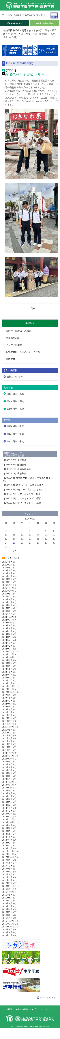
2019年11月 (8, 785)
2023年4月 (7, 675)
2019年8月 (7, 793)
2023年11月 (8, 654)
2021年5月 (7, 738)
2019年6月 (7, 799)
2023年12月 (8, 651)
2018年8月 (7, 828)
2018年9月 (7, 825)
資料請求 (17, 15)
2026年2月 (7, 579)
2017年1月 (7, 883)
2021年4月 (7, 741)
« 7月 (14, 551)
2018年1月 (7, 848)
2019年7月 (7, 796)
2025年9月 (7, 593)
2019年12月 (8, 782)
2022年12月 (8, 686)
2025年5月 (7, 602)
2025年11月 (8, 588)
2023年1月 (7, 683)
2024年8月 (7, 628)
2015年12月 (8, 921)
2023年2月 (7, 680)
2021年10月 (8, 727)
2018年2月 (7, 845)
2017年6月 (7, 869)
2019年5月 (7, 802)
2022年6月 (7, 704)
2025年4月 (7, 605)
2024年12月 (8, 617)
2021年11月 (8, 724)
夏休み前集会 (17, 469)
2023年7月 (7, 666)
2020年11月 (8, 756)
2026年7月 (7, 565)
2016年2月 (7, 915)
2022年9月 (7, 695)
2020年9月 (7, 761)
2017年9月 (7, 860)
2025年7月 (7, 596)
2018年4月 (7, 840)
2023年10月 (8, 657)
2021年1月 (7, 750)
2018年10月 (8, 822)
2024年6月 (7, 634)
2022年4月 (7, 709)
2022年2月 (7, 715)
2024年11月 (8, 620)
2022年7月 (7, 701)
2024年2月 (7, 646)
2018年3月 (7, 843)
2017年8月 (7, 863)
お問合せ (29, 15)
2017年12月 (8, 851)
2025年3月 (7, 608)
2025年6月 (7, 599)
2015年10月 (8, 926)
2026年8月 (7, 562)
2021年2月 (7, 747)
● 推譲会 (10, 1009)
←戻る (31, 308)
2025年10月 (8, 591)
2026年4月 (7, 573)
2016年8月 (7, 898)
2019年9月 (7, 790)
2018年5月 (7, 837)
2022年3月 (7, 712)
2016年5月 (7, 906)
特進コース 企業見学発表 (23, 485)
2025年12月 (8, 585)
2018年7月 (7, 831)
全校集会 (14, 460)
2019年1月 (7, 814)
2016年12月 (8, 886)
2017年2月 (7, 880)
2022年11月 (8, 689)
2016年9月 (7, 895)
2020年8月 (7, 764)
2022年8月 (7, 698)
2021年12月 (8, 721)
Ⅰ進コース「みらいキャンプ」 (25, 489)
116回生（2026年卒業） (20, 34)
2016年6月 (7, 903)
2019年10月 (8, 787)
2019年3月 (7, 808)
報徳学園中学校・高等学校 (17, 30)
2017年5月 (7, 871)
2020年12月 (8, 753)
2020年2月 (7, 776)
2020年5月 (7, 770)
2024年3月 (7, 643)
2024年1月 (7, 649)
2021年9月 (7, 730)
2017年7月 (7, 866)
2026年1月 (7, 582)
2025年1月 (7, 614)
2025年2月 (7, 611)
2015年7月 (7, 935)
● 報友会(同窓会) (23, 1009)
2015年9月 (7, 929)
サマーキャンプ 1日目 (22, 503)
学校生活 (38, 30)
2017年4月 (7, 874)
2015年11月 (8, 924)
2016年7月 (7, 900)
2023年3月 (7, 677)
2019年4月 (7, 805)
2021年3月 (7, 744)
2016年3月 (7, 912)
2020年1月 (7, 779)
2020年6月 (7, 767)
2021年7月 (7, 732)
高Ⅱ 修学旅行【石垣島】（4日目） (26, 74)
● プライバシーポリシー (43, 1009)
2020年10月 (8, 759)
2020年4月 (7, 773)
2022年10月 (8, 692)
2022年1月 (7, 718)
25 (14, 543)
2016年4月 (7, 909)
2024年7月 (7, 631)
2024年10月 (8, 622)
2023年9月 (7, 660)
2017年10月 (8, 857)
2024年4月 (7, 640)
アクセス (6, 15)
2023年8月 (7, 663)
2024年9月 (7, 625)
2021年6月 (7, 735)
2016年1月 (7, 918)
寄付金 (39, 15)
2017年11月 (8, 854)
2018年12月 (8, 816)
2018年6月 (7, 834)
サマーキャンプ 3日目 (22, 494)
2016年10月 (8, 892)
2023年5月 (7, 672)
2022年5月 (7, 706)
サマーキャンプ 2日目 (22, 498)
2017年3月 (7, 877)
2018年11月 (8, 819)
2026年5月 (7, 570)
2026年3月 (7, 576)
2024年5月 (7, 637)
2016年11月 (8, 889)
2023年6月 (7, 669)
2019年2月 (7, 811)
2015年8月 (7, 932)
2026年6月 (7, 567)
